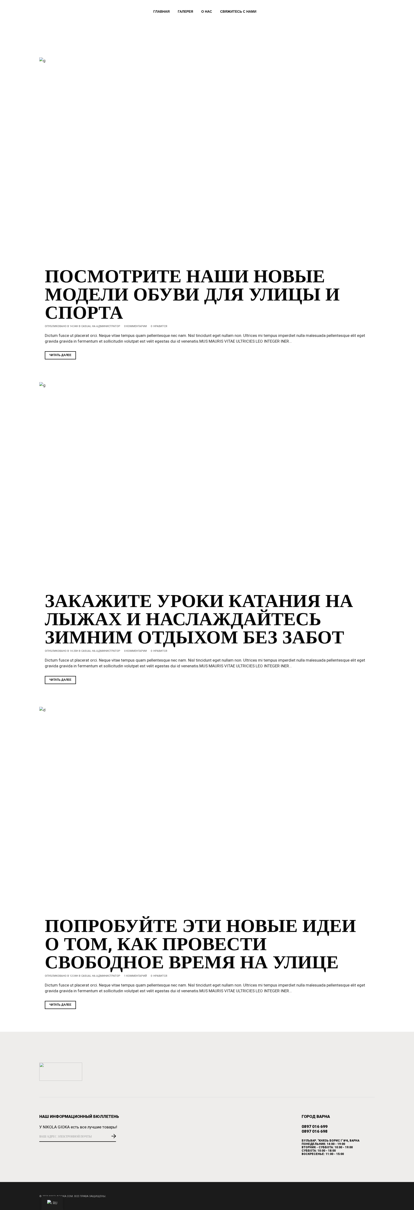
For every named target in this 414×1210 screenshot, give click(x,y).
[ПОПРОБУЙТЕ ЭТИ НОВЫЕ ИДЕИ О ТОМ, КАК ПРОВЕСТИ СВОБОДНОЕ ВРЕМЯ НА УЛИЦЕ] (207, 809)
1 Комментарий (135, 975)
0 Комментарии (135, 326)
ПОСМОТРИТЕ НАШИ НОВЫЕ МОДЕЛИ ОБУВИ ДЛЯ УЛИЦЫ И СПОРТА (192, 295)
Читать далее (60, 355)
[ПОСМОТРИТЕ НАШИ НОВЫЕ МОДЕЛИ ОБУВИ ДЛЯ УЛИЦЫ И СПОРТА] (207, 159)
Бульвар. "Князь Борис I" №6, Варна (330, 1140)
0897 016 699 (315, 1126)
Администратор (108, 326)
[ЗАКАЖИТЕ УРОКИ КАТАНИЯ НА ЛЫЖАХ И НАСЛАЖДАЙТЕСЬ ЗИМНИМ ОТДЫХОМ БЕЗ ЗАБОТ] (207, 484)
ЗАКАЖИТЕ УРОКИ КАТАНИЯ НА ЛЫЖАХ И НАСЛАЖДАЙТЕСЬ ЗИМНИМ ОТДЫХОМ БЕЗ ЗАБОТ (199, 620)
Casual (86, 326)
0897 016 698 (315, 1131)
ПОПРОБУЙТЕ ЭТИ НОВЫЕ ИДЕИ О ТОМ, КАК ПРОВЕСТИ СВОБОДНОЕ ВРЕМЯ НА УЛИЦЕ (200, 945)
